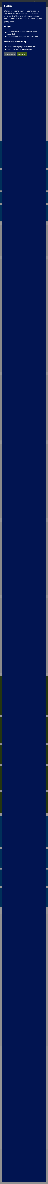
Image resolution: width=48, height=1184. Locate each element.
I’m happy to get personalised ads (21, 46)
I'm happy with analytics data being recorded (22, 32)
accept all (21, 54)
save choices (10, 54)
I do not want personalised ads (20, 49)
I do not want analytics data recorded (22, 36)
